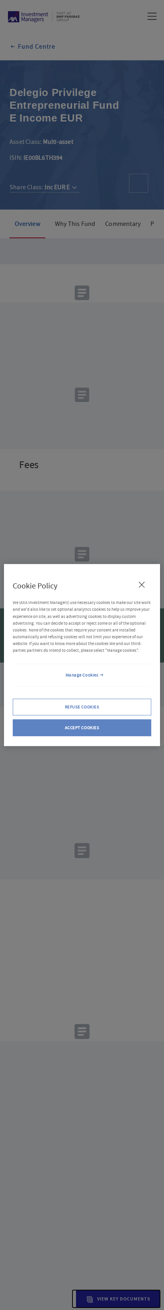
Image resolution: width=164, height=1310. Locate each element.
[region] (82, 655)
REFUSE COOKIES (82, 707)
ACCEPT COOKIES (82, 727)
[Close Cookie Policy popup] (141, 585)
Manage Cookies (82, 675)
